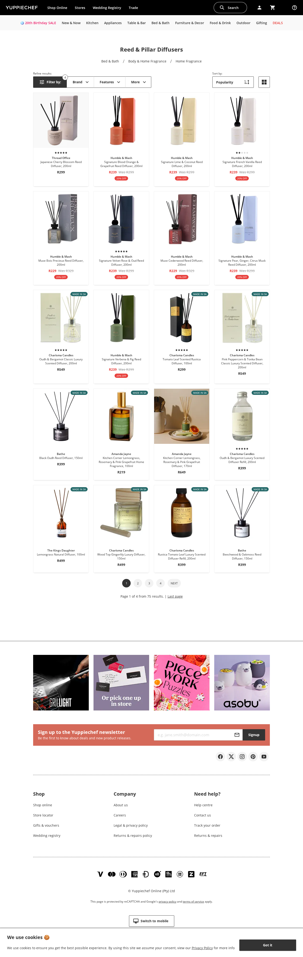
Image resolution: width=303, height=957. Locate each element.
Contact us (202, 815)
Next (174, 583)
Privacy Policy (202, 948)
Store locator (43, 815)
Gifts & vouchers (46, 825)
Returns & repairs (208, 835)
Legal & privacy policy (131, 825)
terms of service (193, 902)
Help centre (203, 805)
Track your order (207, 825)
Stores (80, 7)
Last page (175, 596)
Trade (135, 8)
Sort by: (217, 73)
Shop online (42, 805)
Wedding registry (46, 835)
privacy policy (167, 902)
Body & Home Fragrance (147, 61)
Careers (120, 815)
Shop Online (57, 7)
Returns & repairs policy (133, 835)
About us (121, 805)
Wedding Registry (107, 7)
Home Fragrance (189, 61)
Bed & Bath (110, 61)
